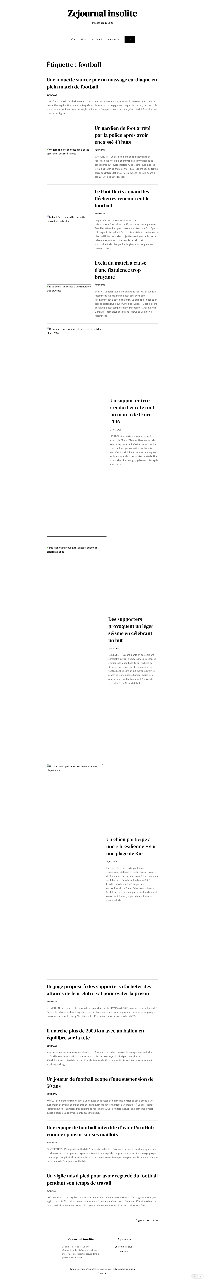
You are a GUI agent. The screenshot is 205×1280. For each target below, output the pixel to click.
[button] (197, 1276)
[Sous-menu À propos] (118, 39)
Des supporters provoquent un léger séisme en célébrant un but (130, 630)
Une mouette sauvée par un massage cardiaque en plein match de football (102, 83)
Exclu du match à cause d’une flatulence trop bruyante (120, 269)
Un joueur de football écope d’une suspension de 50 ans (100, 1082)
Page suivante (146, 1220)
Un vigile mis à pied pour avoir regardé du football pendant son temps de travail (102, 1179)
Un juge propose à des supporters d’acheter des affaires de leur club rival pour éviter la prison (99, 990)
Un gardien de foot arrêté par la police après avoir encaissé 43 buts (122, 135)
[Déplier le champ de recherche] (130, 39)
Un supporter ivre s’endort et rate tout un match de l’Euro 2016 (132, 411)
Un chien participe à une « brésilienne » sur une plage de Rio (131, 846)
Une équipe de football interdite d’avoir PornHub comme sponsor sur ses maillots (100, 1131)
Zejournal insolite (102, 13)
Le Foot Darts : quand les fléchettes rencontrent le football (122, 198)
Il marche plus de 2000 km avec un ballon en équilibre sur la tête (95, 1034)
